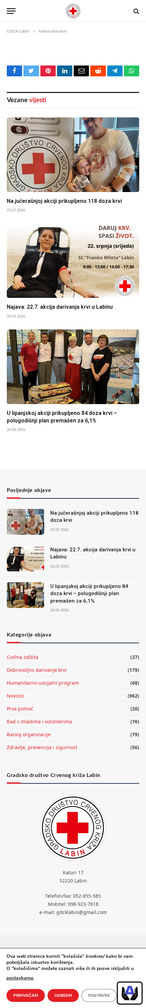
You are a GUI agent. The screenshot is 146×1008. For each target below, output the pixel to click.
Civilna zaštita (22, 657)
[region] (130, 993)
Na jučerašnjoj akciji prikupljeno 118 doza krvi (64, 201)
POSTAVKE (99, 995)
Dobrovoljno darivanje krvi (37, 670)
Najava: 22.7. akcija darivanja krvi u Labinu (60, 307)
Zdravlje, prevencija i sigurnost (42, 747)
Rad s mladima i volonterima (39, 721)
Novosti (15, 695)
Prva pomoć (20, 708)
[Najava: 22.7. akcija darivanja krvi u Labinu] (73, 261)
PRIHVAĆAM (25, 995)
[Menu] (11, 11)
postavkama (19, 978)
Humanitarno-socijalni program (43, 683)
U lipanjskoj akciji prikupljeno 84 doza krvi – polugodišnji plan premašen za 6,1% (89, 593)
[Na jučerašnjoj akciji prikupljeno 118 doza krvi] (73, 154)
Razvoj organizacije (29, 734)
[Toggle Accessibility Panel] (129, 993)
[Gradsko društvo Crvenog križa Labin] (73, 11)
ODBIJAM (63, 995)
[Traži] (135, 11)
